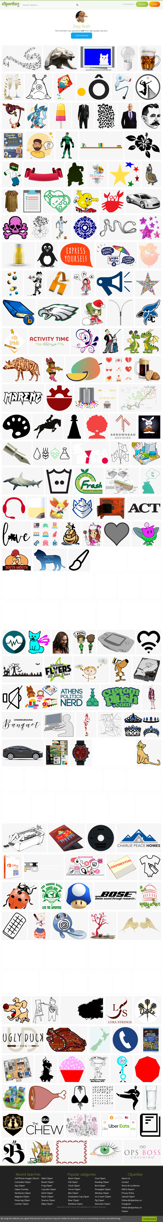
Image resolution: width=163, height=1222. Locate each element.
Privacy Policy (128, 1193)
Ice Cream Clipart (103, 1196)
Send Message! (82, 35)
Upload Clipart (128, 1196)
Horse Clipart (74, 1189)
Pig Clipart (99, 1200)
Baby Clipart (47, 1203)
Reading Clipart (102, 1182)
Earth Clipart (47, 1193)
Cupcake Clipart (48, 1189)
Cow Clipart (100, 1178)
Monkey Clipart (102, 1193)
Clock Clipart (74, 1185)
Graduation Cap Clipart (78, 1196)
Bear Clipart (73, 1200)
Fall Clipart (73, 1182)
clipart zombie (21, 1189)
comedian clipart (23, 1182)
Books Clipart (47, 1182)
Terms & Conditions (131, 1185)
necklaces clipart (23, 1193)
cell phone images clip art (27, 1178)
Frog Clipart (46, 1185)
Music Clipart (47, 1196)
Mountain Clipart (102, 1203)
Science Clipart (48, 1200)
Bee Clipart (73, 1193)
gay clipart (20, 1185)
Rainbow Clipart (75, 1203)
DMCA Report (128, 1189)
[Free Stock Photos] (10, 4)
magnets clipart (22, 1196)
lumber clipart (22, 1203)
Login (154, 4)
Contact (125, 1182)
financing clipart (22, 1200)
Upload (142, 4)
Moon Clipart (74, 1178)
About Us (126, 1178)
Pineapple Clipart (103, 1189)
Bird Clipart (100, 1185)
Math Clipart (47, 1178)
